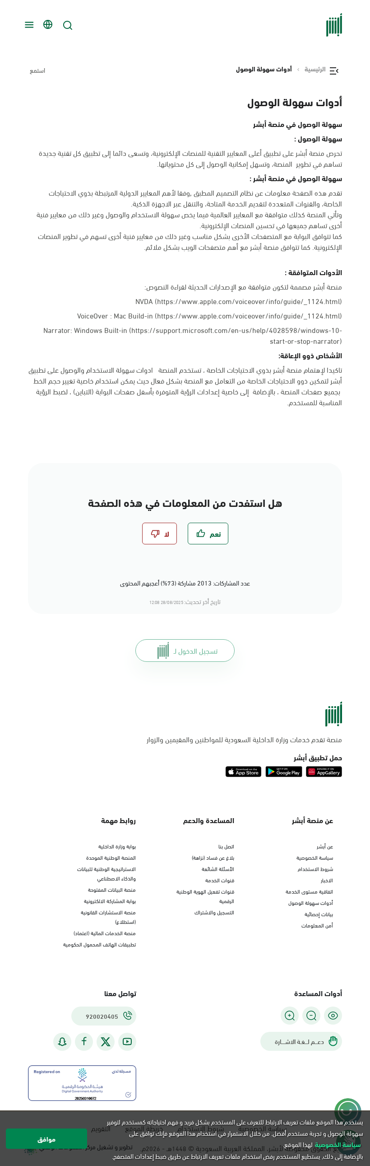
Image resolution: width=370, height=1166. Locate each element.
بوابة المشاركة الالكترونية (110, 900)
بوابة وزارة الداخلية (117, 846)
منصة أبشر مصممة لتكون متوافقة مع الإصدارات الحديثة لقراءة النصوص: (243, 286)
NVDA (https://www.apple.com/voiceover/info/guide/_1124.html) (238, 300)
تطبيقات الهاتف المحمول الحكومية (99, 944)
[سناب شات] (62, 1041)
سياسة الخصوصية (314, 857)
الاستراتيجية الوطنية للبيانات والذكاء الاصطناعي (106, 873)
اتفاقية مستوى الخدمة (309, 891)
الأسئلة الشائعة (218, 868)
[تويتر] (105, 1041)
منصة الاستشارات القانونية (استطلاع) (108, 916)
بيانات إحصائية (319, 913)
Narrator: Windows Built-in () (192, 335)
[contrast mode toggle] (333, 1015)
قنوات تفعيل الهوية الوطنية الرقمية (205, 895)
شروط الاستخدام (315, 868)
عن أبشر (325, 846)
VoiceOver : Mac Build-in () (209, 315)
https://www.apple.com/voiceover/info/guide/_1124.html (248, 315)
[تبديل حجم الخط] (311, 1015)
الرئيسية (315, 69)
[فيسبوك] (84, 1041)
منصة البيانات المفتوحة (112, 889)
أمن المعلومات (317, 925)
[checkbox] (208, 533)
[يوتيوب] (127, 1041)
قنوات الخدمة (219, 880)
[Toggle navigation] (28, 25)
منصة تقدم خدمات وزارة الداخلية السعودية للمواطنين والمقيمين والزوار (244, 739)
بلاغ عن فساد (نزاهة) (213, 857)
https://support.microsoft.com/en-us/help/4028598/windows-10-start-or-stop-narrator (236, 335)
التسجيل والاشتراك (214, 912)
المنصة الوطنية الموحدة (111, 857)
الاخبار (327, 880)
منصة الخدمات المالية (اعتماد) (105, 932)
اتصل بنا (226, 846)
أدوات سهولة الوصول (310, 902)
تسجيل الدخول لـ (195, 650)
